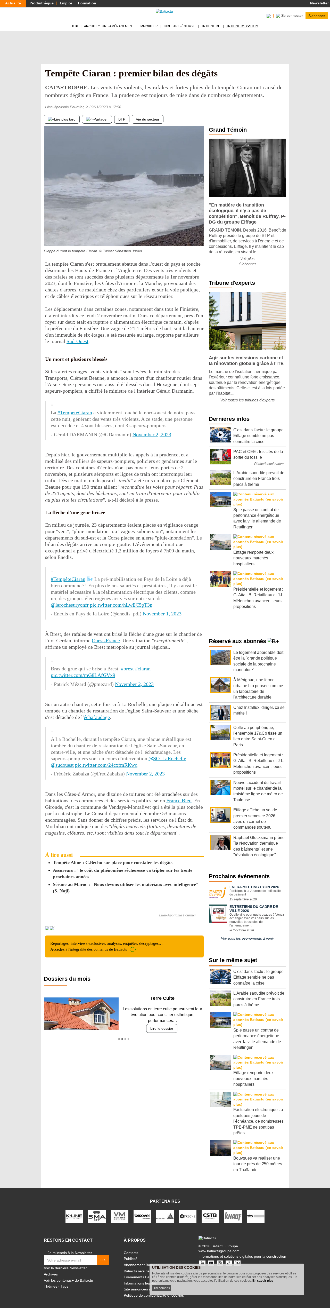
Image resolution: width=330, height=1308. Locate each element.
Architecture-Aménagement (109, 26)
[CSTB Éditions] (210, 1216)
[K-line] (74, 1216)
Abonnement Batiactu (141, 1265)
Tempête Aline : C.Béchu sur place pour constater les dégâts (112, 862)
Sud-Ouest (77, 341)
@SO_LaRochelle (167, 758)
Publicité (130, 1259)
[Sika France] (165, 1216)
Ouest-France (106, 640)
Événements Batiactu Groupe (148, 1277)
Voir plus (247, 258)
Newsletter (319, 3)
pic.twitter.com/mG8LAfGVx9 (83, 675)
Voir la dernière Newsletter (65, 1268)
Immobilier (149, 26)
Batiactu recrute (137, 1271)
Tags (64, 1286)
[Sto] (256, 1216)
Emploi (66, 3)
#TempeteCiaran (74, 412)
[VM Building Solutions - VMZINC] (119, 1216)
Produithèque (42, 3)
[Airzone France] (187, 1216)
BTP (75, 26)
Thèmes (50, 1286)
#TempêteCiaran (68, 579)
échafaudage (97, 717)
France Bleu (179, 800)
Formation (87, 3)
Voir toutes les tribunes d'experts (247, 400)
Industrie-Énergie (179, 26)
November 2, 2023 (152, 434)
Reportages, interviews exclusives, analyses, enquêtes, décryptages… (106, 946)
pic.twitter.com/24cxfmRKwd (106, 765)
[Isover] (142, 1216)
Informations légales (140, 1283)
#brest (127, 668)
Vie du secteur (147, 119)
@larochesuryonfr (70, 605)
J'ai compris (161, 1288)
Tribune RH (210, 26)
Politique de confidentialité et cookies (154, 1295)
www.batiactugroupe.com (219, 1251)
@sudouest (62, 765)
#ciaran (143, 668)
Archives (51, 1274)
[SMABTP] (97, 1216)
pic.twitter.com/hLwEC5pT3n (121, 605)
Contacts (131, 1253)
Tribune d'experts (242, 26)
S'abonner (316, 15)
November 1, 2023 (162, 613)
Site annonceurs (137, 1289)
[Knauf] (233, 1216)
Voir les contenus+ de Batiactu (68, 1280)
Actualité (13, 3)
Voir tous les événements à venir (247, 938)
